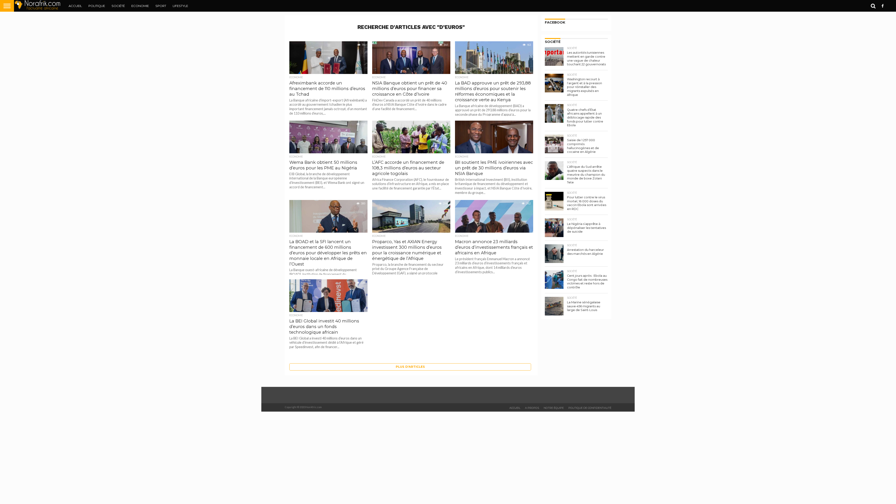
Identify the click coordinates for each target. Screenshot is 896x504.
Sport (160, 6)
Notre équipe (554, 408)
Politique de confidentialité (589, 408)
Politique (96, 6)
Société (118, 6)
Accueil (75, 6)
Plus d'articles (410, 366)
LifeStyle (180, 6)
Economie (140, 6)
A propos (532, 408)
